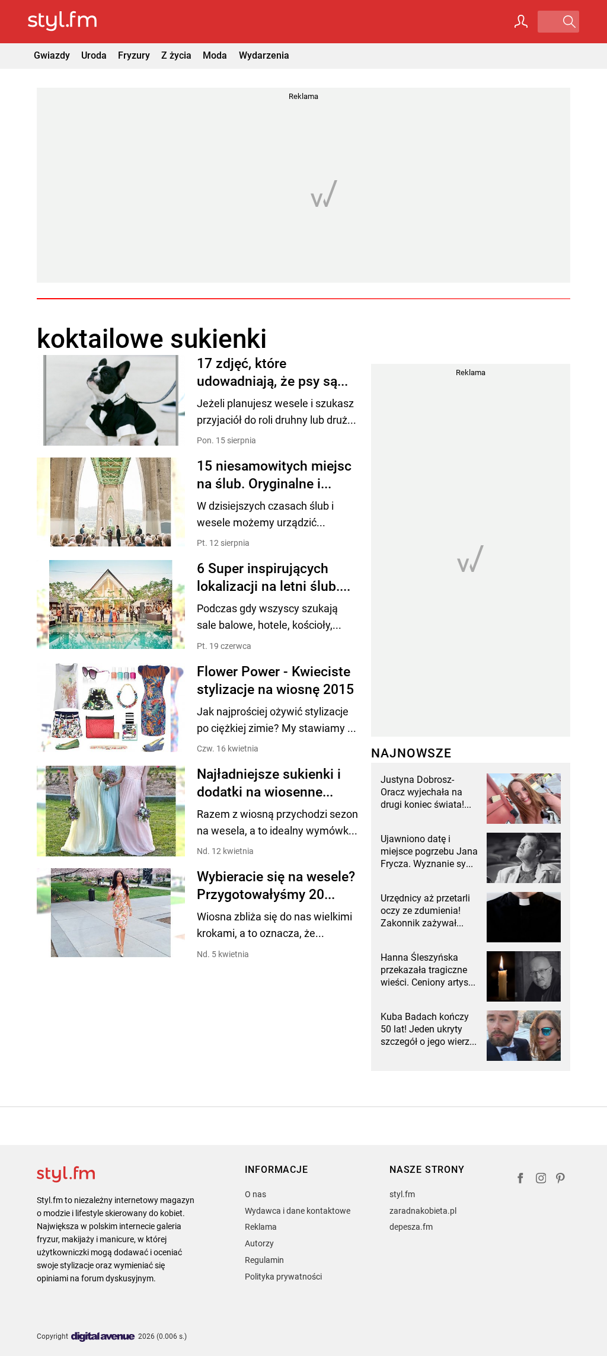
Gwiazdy (52, 55)
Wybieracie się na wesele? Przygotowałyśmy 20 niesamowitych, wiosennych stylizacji (276, 886)
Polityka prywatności (283, 1276)
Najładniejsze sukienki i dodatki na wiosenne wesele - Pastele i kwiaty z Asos (277, 783)
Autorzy (259, 1243)
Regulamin (264, 1260)
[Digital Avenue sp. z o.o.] (103, 1337)
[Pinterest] (561, 1179)
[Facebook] (520, 1179)
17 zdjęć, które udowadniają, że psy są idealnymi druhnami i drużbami (267, 373)
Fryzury (134, 55)
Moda (215, 55)
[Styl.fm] (75, 22)
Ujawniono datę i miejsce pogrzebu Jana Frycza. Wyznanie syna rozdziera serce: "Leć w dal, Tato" (429, 851)
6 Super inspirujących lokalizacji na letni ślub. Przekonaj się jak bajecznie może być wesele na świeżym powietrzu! (268, 578)
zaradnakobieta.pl (422, 1211)
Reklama (261, 1227)
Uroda (94, 55)
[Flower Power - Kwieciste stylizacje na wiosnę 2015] (111, 708)
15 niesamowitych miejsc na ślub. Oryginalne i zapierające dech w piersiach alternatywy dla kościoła (274, 475)
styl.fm (402, 1194)
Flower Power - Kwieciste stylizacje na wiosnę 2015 (275, 681)
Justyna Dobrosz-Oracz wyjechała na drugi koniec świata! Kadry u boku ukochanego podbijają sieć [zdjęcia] (427, 792)
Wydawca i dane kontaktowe (297, 1211)
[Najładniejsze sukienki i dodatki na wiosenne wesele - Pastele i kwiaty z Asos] (111, 811)
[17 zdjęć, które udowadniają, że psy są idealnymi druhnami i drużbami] (111, 400)
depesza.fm (411, 1227)
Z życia (176, 55)
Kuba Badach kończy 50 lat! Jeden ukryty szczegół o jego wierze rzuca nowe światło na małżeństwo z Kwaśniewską (427, 1029)
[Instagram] (541, 1179)
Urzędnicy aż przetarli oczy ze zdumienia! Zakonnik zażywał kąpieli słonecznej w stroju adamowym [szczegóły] (425, 911)
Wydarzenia (264, 55)
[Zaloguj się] (521, 21)
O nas (255, 1194)
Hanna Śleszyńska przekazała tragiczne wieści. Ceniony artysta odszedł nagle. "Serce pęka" (429, 970)
